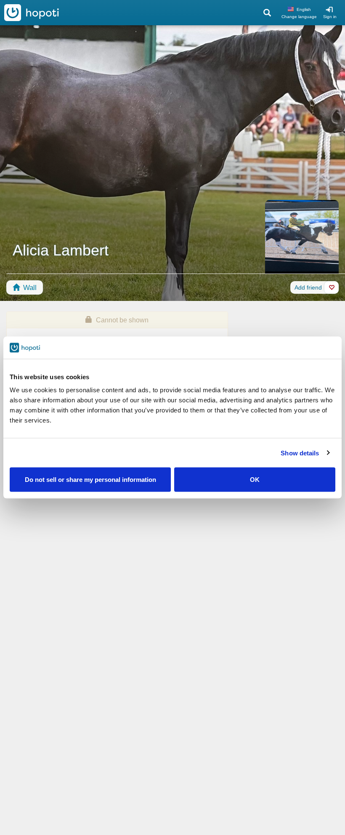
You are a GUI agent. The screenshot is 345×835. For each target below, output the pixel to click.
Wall (29, 288)
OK (255, 479)
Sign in (330, 16)
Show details (300, 452)
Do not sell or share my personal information (90, 479)
